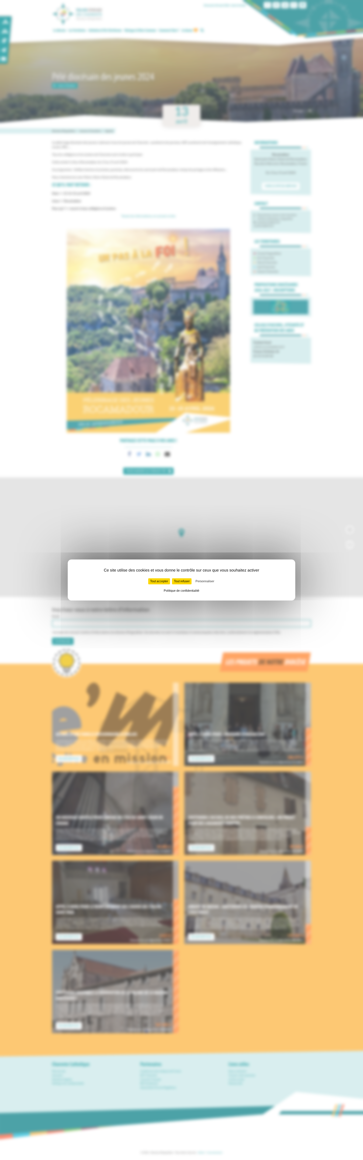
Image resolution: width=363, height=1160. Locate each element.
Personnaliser (204, 581)
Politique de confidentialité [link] (181, 590)
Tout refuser (182, 581)
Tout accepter (159, 581)
